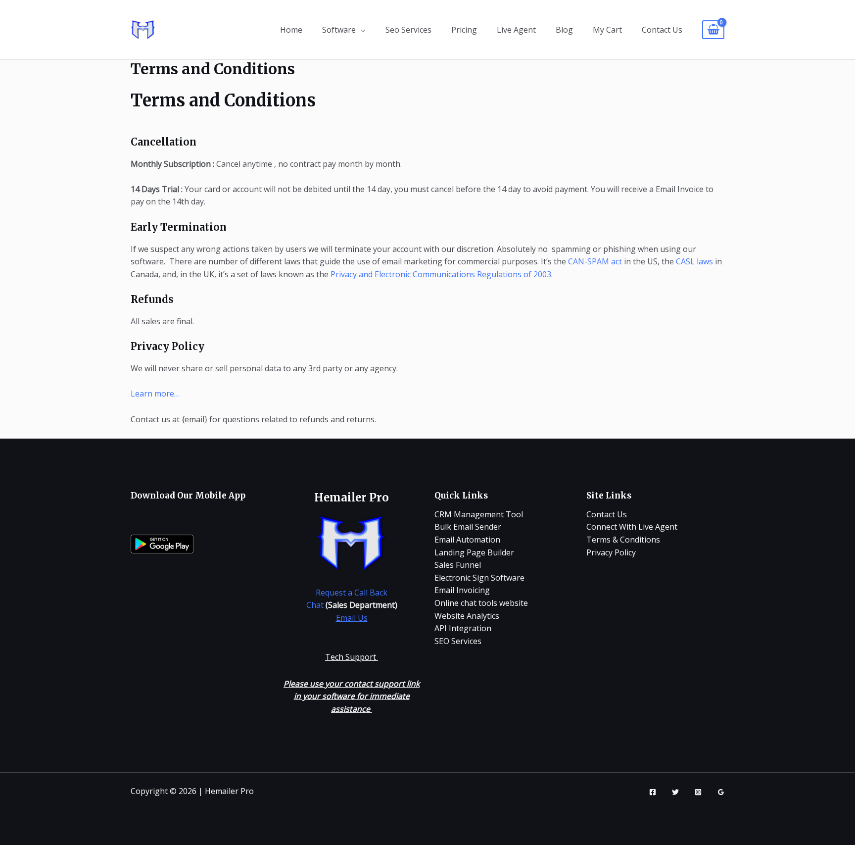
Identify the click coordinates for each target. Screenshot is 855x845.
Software (339, 29)
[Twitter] (675, 792)
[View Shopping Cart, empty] (713, 30)
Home (291, 29)
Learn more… (155, 393)
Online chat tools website (481, 602)
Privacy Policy (611, 552)
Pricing (464, 29)
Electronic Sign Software (479, 577)
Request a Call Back (351, 592)
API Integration (462, 628)
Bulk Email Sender (467, 526)
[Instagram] (698, 792)
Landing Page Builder (474, 552)
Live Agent (516, 29)
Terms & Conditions (623, 539)
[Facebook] (652, 792)
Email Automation (467, 539)
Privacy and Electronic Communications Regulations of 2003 (441, 274)
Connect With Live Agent (631, 526)
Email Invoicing (462, 590)
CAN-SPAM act (595, 261)
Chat (315, 604)
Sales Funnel (457, 564)
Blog (564, 29)
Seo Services (408, 29)
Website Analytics (466, 615)
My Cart (607, 29)
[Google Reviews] (720, 792)
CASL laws (694, 261)
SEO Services (457, 641)
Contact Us (662, 29)
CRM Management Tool (478, 514)
